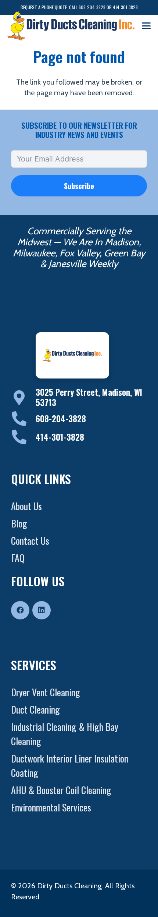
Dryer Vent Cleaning (45, 692)
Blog (19, 523)
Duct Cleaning (35, 709)
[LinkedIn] (41, 610)
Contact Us (30, 540)
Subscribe (79, 185)
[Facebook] (20, 610)
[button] (146, 25)
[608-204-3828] (23, 418)
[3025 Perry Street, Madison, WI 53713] (23, 397)
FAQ (18, 558)
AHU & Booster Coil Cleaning (61, 790)
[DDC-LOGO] (70, 25)
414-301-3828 (60, 437)
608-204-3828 (61, 418)
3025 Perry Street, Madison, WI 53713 (89, 397)
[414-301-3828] (23, 437)
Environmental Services (51, 807)
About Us (26, 506)
